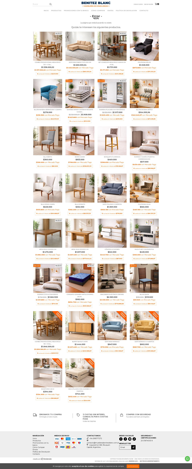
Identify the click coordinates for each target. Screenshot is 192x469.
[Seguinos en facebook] (125, 439)
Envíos (110, 10)
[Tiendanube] (42, 459)
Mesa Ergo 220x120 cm (47, 249)
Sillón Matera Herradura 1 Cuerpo (48, 109)
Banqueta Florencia (112, 157)
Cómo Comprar (98, 10)
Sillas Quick (144, 294)
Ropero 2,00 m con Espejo (47, 294)
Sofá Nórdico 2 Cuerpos (144, 341)
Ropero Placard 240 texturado (112, 109)
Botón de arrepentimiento (149, 461)
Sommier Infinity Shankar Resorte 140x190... (80, 111)
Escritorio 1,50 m (47, 389)
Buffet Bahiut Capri (80, 341)
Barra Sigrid (80, 157)
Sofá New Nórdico (112, 341)
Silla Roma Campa (48, 204)
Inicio (46, 10)
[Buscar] (50, 4)
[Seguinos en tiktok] (134, 439)
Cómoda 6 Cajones (112, 249)
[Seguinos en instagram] (121, 439)
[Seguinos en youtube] (129, 439)
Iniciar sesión (148, 4)
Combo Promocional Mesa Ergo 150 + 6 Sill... (48, 343)
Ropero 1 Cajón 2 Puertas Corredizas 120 (144, 158)
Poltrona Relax (144, 62)
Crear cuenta (138, 4)
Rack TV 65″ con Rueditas (144, 249)
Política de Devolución (126, 10)
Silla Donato (80, 204)
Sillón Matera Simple (144, 109)
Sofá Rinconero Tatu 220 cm (80, 62)
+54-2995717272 (95, 438)
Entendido (133, 466)
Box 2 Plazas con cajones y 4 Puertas (80, 390)
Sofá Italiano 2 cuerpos (112, 204)
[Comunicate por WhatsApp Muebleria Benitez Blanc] (187, 458)
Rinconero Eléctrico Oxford (112, 294)
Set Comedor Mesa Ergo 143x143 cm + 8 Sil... (112, 63)
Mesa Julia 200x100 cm (79, 249)
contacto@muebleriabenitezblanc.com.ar (103, 443)
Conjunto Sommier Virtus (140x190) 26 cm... (80, 295)
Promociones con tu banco (76, 10)
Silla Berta (47, 157)
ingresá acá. (133, 461)
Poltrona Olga (144, 204)
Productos (56, 10)
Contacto (143, 10)
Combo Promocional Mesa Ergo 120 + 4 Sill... (48, 63)
